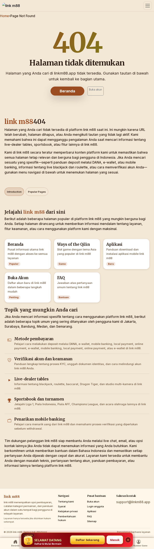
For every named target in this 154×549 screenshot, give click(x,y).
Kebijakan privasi (68, 511)
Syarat (62, 506)
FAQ (89, 516)
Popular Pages (37, 191)
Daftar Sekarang (88, 540)
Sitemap (92, 521)
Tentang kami (66, 501)
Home (4, 16)
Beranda (67, 91)
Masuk (114, 540)
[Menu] (147, 6)
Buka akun (95, 89)
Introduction (14, 191)
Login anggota (95, 506)
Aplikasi (91, 511)
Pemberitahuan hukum (67, 518)
